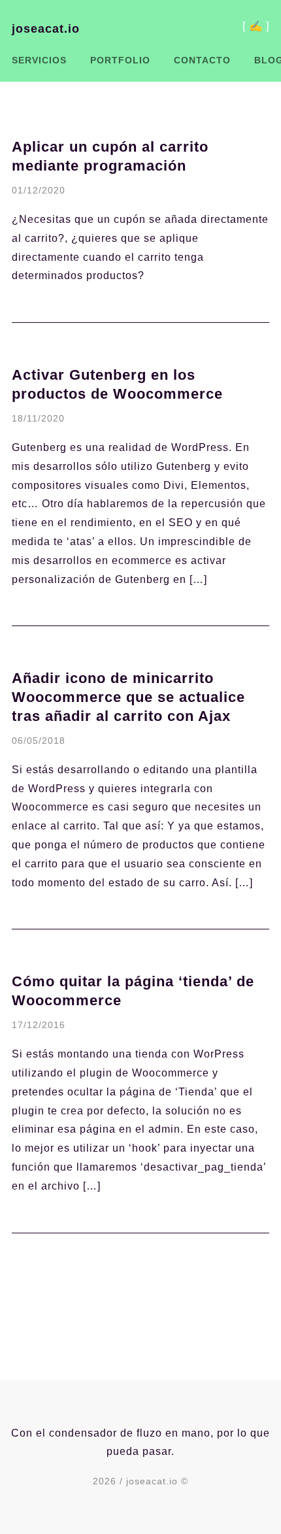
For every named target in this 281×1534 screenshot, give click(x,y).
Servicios (39, 60)
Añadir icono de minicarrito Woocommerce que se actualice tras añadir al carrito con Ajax (128, 697)
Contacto (202, 60)
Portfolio (120, 60)
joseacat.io (46, 28)
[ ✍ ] (256, 27)
